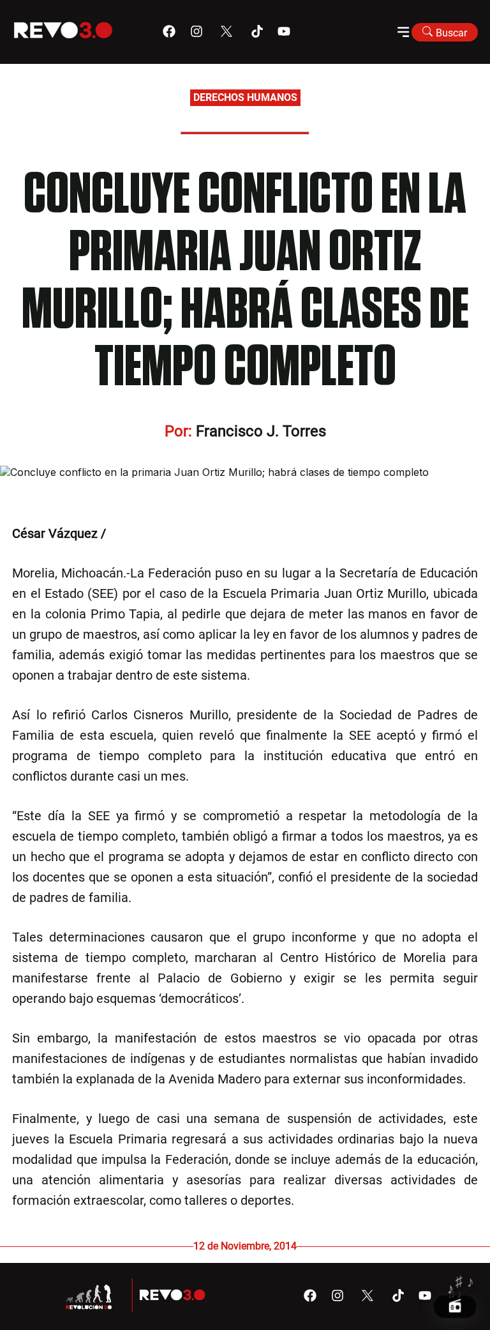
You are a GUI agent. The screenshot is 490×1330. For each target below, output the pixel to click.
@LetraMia (140, 533)
